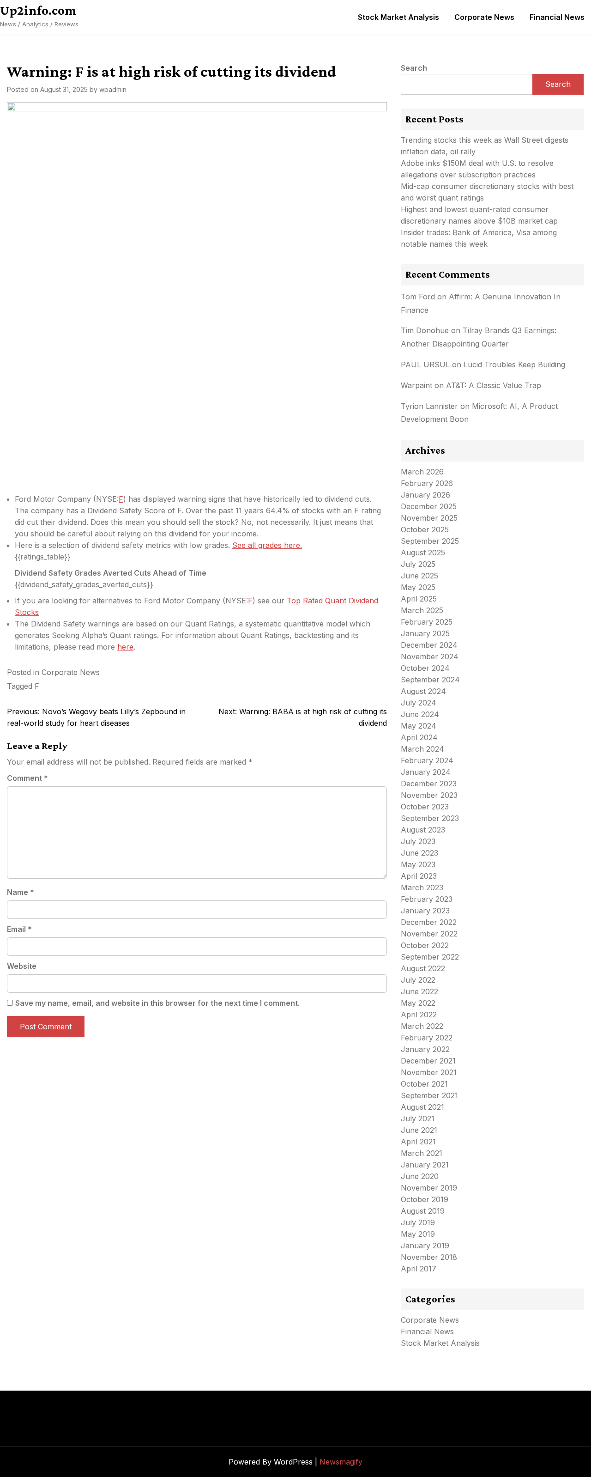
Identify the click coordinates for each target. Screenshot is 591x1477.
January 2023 (425, 910)
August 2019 (423, 1211)
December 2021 (428, 1060)
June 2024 (420, 714)
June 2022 (419, 991)
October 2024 (425, 668)
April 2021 (418, 1141)
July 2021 (417, 1118)
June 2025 (419, 575)
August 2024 (423, 691)
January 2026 (425, 494)
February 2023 (426, 899)
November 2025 (429, 518)
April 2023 (419, 876)
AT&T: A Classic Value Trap (493, 385)
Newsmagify (341, 1461)
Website (21, 966)
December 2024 (429, 645)
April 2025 (419, 598)
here (125, 646)
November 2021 (429, 1072)
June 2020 (420, 1176)
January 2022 (425, 1049)
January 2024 (426, 772)
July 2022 (418, 980)
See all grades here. (267, 545)
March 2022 (422, 1026)
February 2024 (427, 760)
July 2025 (418, 564)
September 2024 (430, 679)
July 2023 (418, 841)
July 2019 (418, 1222)
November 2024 (429, 656)
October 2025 (425, 529)
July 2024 (418, 702)
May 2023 (418, 864)
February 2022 (426, 1037)
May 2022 (418, 1003)
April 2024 (419, 737)
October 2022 (425, 945)
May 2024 (418, 725)
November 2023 (429, 795)
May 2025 (418, 587)
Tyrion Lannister (429, 406)
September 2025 (430, 541)
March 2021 (421, 1153)
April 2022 (419, 1014)
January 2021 (425, 1164)
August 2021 (422, 1107)
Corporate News (484, 17)
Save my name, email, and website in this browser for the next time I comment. (157, 1003)
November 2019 (429, 1187)
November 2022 (429, 933)
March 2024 (422, 749)
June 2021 (419, 1130)
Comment (27, 778)
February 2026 (427, 483)
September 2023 (430, 818)
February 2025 (426, 621)
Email (19, 929)
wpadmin (113, 89)
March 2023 (422, 887)
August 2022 (423, 968)
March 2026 (422, 471)
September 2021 (429, 1095)
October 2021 (424, 1083)
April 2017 (418, 1268)
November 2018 (429, 1257)
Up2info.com (38, 10)
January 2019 (425, 1245)
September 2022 (430, 956)
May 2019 (418, 1234)
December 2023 (429, 783)
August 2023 (423, 829)
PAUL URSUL (425, 364)
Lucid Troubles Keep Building (514, 364)
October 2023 (425, 806)
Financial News (557, 17)
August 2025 (423, 552)
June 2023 (419, 852)
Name (20, 892)
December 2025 (429, 506)
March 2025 (422, 610)
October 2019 (424, 1199)
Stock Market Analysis (398, 17)
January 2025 (425, 633)
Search (414, 68)
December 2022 (429, 922)
